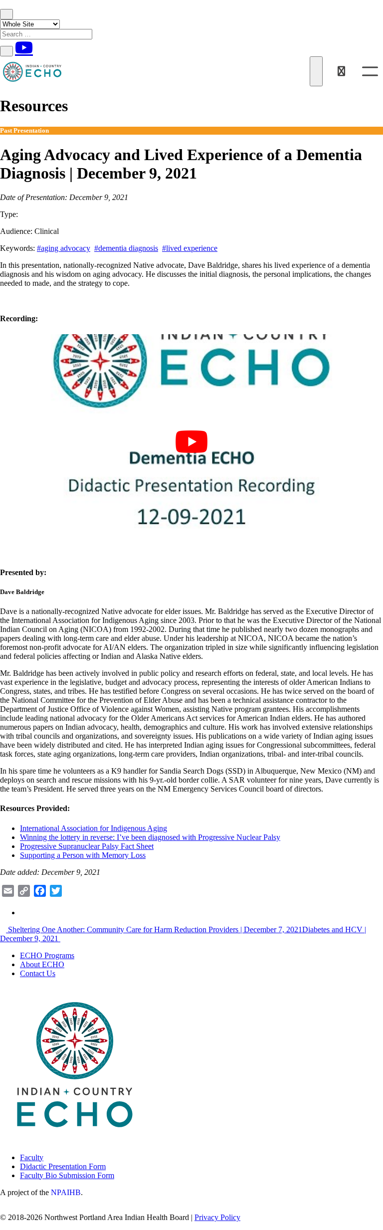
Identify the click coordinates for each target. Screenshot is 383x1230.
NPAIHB (66, 1192)
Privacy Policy (217, 1217)
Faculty (31, 1157)
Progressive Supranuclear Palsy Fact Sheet (87, 846)
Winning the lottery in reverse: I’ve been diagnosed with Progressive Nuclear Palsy (150, 837)
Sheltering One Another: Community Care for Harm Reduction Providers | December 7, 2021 (154, 929)
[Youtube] (24, 47)
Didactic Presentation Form (63, 1166)
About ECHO (42, 964)
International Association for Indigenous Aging (93, 828)
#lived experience (189, 248)
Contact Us (37, 973)
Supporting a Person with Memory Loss (83, 855)
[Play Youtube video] (191, 442)
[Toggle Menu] (370, 71)
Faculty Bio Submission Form (67, 1175)
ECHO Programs (47, 955)
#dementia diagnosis (126, 248)
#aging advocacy (63, 248)
